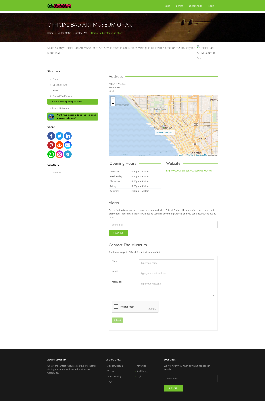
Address (56, 79)
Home (167, 6)
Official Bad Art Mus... (165, 132)
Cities (180, 6)
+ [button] (113, 99)
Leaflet (181, 155)
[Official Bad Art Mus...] (164, 126)
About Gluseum (115, 365)
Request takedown (60, 108)
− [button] (113, 103)
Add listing (142, 371)
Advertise (141, 365)
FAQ (110, 381)
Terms (111, 371)
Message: (117, 281)
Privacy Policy (114, 376)
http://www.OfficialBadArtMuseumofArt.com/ (189, 170)
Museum (56, 172)
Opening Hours (59, 84)
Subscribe (118, 233)
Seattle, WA (81, 32)
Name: (115, 261)
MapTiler (190, 155)
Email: (115, 271)
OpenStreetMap (201, 155)
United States (64, 32)
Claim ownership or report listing (67, 101)
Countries (196, 5)
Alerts (55, 90)
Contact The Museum (62, 96)
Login (211, 5)
